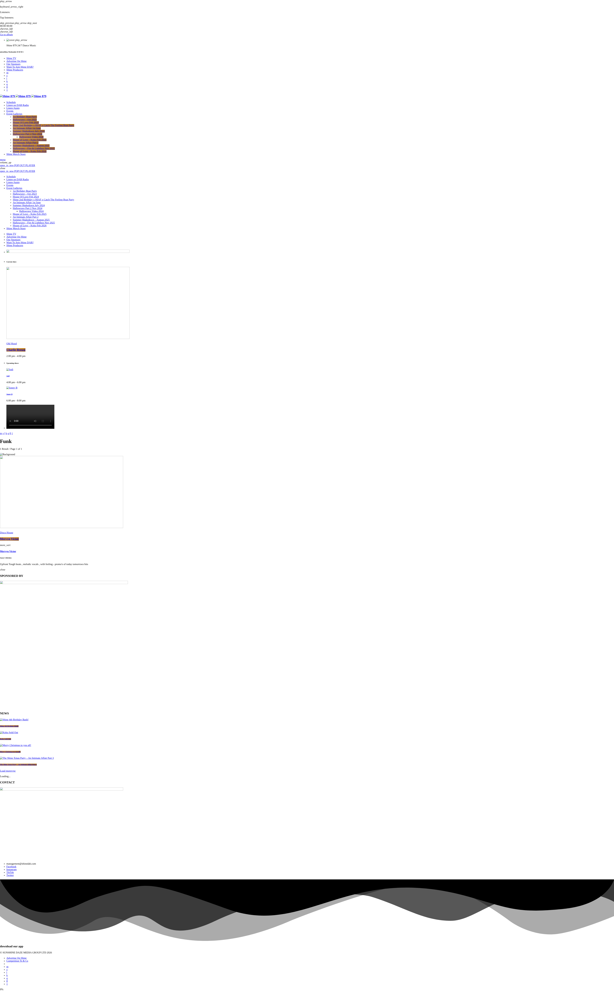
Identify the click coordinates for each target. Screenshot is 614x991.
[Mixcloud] (7, 81)
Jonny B (9, 394)
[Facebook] (7, 87)
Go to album (6, 34)
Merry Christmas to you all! (10, 752)
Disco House (6, 532)
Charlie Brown (15, 350)
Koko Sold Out (5, 739)
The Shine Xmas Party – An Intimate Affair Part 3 (18, 765)
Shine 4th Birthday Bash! (9, 726)
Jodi (8, 376)
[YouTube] (7, 72)
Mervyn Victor (9, 539)
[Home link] (23, 96)
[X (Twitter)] (7, 75)
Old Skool (11, 343)
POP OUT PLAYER (17, 165)
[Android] (7, 90)
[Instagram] (7, 84)
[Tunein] (6, 78)
